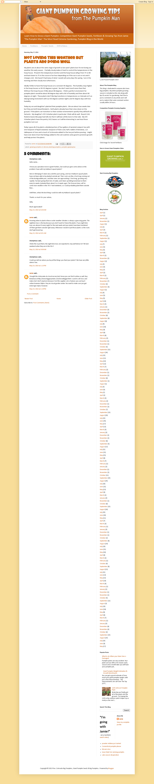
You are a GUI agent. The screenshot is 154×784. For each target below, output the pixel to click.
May (101, 250)
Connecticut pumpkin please (111, 746)
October (103, 284)
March (102, 233)
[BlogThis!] (63, 144)
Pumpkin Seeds (47, 46)
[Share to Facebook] (68, 144)
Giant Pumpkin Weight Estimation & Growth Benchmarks (115, 672)
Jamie (31, 217)
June (101, 247)
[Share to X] (65, 144)
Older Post (88, 299)
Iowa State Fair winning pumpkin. (113, 752)
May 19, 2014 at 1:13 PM (37, 266)
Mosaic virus (106, 749)
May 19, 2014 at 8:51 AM (37, 233)
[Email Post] (56, 144)
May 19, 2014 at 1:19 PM (37, 289)
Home (24, 46)
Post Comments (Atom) (41, 303)
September (103, 238)
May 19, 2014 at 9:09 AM (37, 249)
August (102, 224)
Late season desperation (110, 755)
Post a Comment (32, 294)
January (102, 218)
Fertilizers (34, 46)
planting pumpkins (55, 147)
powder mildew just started (111, 743)
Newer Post (29, 299)
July (101, 227)
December (103, 310)
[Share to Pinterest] (70, 144)
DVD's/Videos (62, 46)
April (101, 213)
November (103, 221)
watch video (104, 737)
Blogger (111, 768)
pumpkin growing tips (68, 147)
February (103, 236)
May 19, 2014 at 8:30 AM (37, 210)
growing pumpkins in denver (39, 147)
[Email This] (61, 144)
